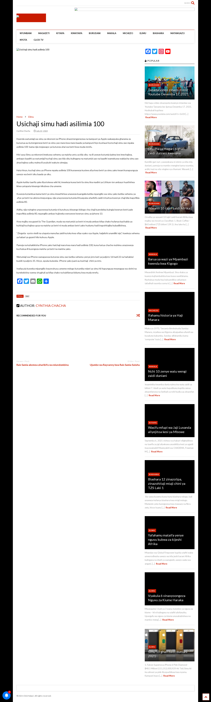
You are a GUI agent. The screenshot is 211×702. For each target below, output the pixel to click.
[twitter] (23, 3)
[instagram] (28, 3)
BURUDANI (95, 33)
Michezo (153, 310)
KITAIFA (60, 33)
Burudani (154, 85)
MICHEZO (128, 33)
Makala (153, 254)
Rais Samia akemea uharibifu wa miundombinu (42, 364)
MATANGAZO (177, 33)
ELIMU (143, 33)
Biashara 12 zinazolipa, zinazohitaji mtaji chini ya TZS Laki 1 (166, 483)
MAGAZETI (44, 33)
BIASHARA (158, 33)
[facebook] (33, 3)
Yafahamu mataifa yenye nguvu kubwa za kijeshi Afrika (166, 539)
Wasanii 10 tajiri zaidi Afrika (169, 208)
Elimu (152, 530)
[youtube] (17, 3)
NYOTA (23, 39)
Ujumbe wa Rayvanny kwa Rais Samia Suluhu (115, 364)
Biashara (154, 474)
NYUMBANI (26, 33)
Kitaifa (153, 423)
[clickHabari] (28, 17)
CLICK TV (38, 39)
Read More (151, 117)
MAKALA (111, 33)
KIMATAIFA (76, 33)
